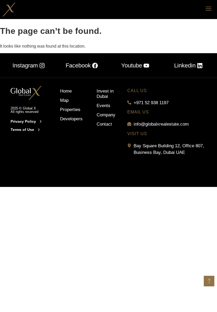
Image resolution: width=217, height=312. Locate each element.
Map (64, 100)
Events (103, 105)
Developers (67, 118)
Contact (104, 124)
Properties (67, 109)
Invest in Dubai (105, 94)
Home (66, 91)
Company (106, 114)
